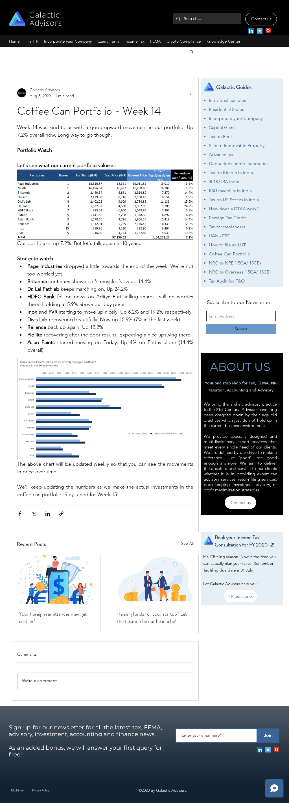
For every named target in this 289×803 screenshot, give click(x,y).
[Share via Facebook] (20, 513)
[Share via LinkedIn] (47, 513)
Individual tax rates (227, 100)
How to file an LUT (227, 245)
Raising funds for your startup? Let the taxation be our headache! (152, 617)
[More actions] (190, 92)
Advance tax (221, 154)
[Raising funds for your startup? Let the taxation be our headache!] (154, 579)
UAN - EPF (219, 236)
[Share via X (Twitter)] (33, 513)
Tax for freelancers (227, 226)
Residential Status (226, 109)
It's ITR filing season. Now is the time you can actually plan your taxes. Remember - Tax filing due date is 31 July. (239, 563)
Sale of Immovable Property (236, 145)
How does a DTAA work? (234, 208)
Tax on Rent (220, 136)
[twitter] (259, 31)
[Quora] (268, 31)
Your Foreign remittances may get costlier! (53, 617)
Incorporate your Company (236, 118)
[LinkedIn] (251, 31)
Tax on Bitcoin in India (231, 172)
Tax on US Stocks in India (234, 199)
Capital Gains (222, 127)
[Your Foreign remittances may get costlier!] (56, 579)
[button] (68, 41)
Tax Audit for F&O (227, 281)
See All (187, 543)
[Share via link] (61, 513)
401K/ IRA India (224, 181)
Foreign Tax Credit (227, 217)
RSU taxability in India (230, 190)
